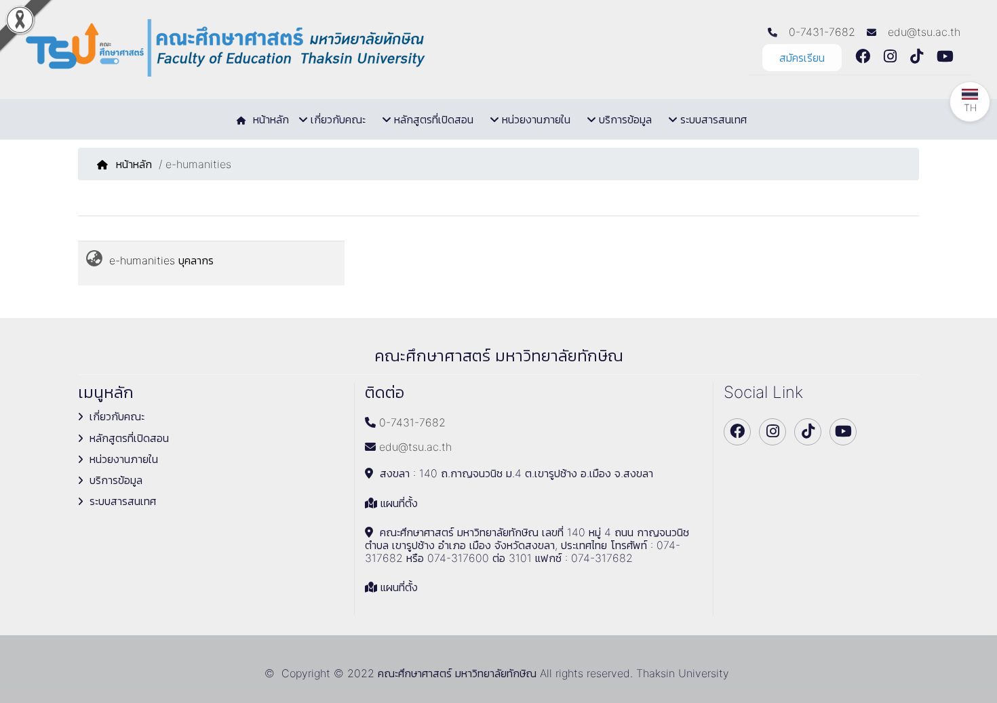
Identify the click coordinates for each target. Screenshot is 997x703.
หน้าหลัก (134, 164)
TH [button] (970, 107)
